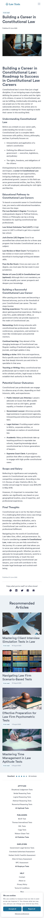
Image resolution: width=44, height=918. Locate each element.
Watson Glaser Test (22, 833)
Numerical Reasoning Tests (22, 804)
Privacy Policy (22, 884)
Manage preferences (22, 914)
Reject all (31, 909)
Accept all (12, 909)
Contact (22, 877)
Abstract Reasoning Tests (22, 801)
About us (22, 881)
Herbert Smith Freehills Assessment (22, 855)
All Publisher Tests (22, 837)
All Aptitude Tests (22, 808)
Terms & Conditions (22, 888)
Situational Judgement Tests (22, 790)
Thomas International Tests (22, 822)
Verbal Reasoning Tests (22, 793)
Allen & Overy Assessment (22, 859)
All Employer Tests (22, 866)
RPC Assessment (22, 863)
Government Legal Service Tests (22, 848)
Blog (22, 892)
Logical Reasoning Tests (22, 797)
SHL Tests (22, 826)
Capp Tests (22, 830)
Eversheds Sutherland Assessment (22, 852)
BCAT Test (22, 819)
